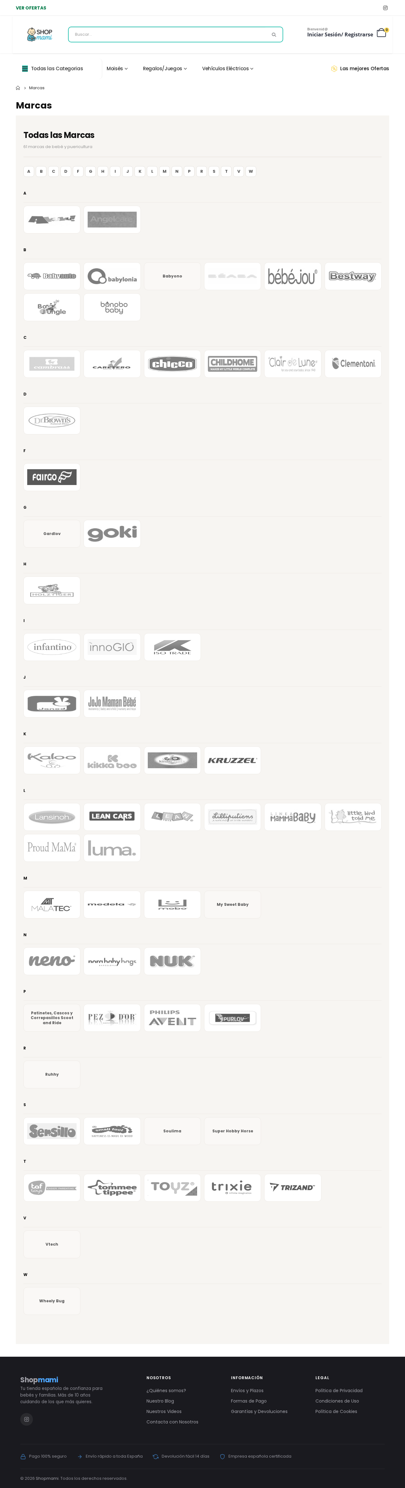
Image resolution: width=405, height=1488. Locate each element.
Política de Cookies (336, 1411)
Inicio (18, 88)
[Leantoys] (172, 817)
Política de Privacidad (339, 1390)
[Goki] (112, 534)
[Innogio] (112, 647)
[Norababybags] (112, 961)
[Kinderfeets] (172, 760)
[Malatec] (51, 904)
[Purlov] (232, 1018)
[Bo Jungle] (51, 307)
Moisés (115, 68)
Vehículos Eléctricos (225, 68)
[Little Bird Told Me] (353, 817)
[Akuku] (51, 219)
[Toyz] (172, 1188)
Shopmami (47, 1478)
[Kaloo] (51, 760)
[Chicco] (172, 364)
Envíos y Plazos (247, 1390)
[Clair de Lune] (292, 364)
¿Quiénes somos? (166, 1390)
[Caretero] (112, 364)
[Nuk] (172, 961)
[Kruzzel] (232, 760)
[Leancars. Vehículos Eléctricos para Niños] (112, 817)
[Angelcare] (112, 219)
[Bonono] (112, 307)
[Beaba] (232, 276)
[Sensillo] (51, 1131)
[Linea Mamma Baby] (292, 817)
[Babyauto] (51, 276)
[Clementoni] (353, 364)
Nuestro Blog (160, 1401)
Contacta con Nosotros (172, 1422)
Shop (39, 1380)
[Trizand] (292, 1188)
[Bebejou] (292, 276)
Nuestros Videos (164, 1411)
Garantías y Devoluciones (259, 1411)
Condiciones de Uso (337, 1401)
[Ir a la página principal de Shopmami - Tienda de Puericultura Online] (39, 34)
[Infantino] (51, 647)
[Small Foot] (112, 1131)
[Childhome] (232, 364)
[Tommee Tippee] (112, 1188)
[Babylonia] (112, 276)
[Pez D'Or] (112, 1018)
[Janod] (51, 704)
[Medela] (112, 904)
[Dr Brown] (51, 420)
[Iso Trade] (172, 647)
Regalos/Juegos (162, 68)
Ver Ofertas (31, 8)
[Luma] (112, 848)
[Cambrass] (51, 364)
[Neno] (51, 961)
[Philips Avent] (172, 1018)
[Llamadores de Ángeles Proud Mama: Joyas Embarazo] (51, 848)
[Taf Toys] (51, 1188)
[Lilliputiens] (232, 817)
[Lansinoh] (51, 817)
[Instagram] (385, 8)
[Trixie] (232, 1188)
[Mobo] (172, 904)
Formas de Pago (249, 1401)
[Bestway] (353, 276)
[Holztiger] (51, 590)
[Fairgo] (51, 477)
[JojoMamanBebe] (112, 704)
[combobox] (176, 34)
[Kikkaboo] (112, 760)
